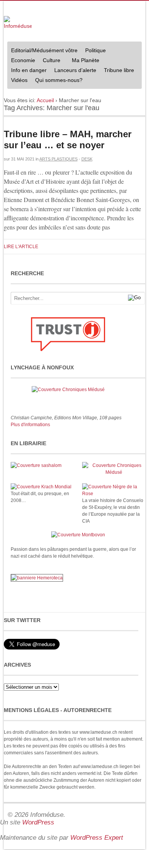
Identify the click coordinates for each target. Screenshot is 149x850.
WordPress (38, 822)
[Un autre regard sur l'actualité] (18, 23)
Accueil (45, 100)
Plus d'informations (30, 424)
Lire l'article (21, 246)
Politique (93, 51)
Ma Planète (85, 60)
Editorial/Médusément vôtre (44, 50)
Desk (86, 159)
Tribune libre (119, 70)
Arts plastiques (58, 159)
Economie (23, 60)
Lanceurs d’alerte (75, 70)
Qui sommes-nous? (57, 81)
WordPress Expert (96, 837)
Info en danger (29, 70)
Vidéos (19, 80)
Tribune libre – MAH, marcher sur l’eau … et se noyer (67, 139)
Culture (49, 61)
